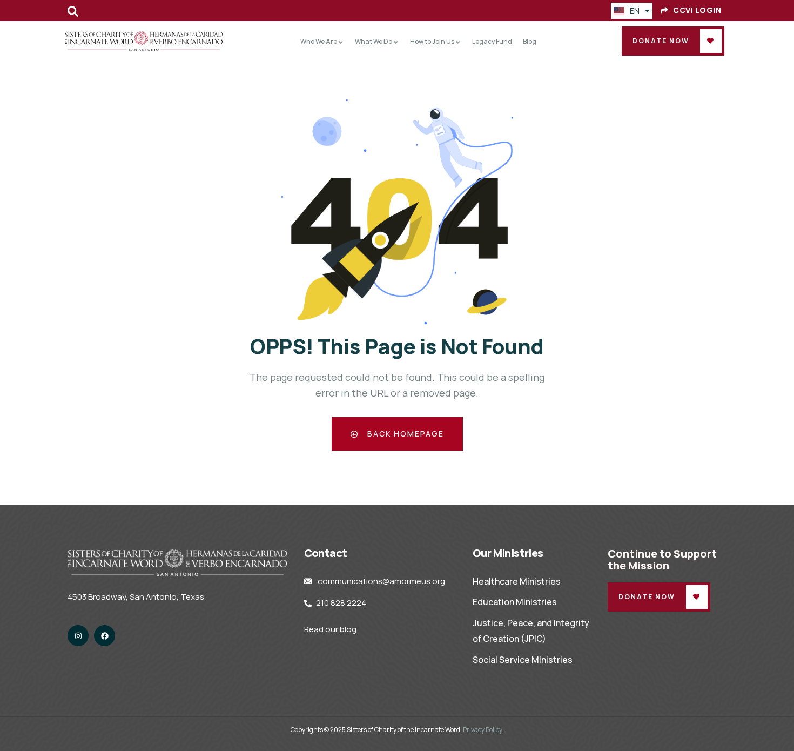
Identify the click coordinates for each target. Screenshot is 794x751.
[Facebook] (104, 635)
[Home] (144, 41)
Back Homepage (404, 433)
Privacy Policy (482, 729)
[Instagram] (78, 635)
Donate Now (660, 40)
